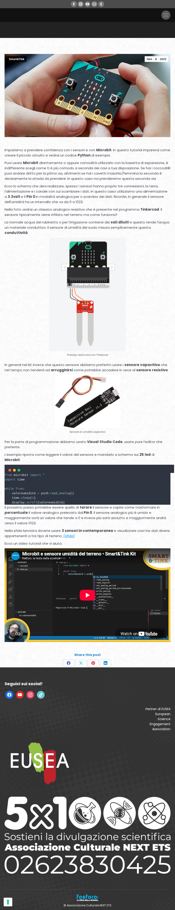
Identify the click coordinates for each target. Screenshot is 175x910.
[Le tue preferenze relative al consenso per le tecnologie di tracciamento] (8, 902)
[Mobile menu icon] (165, 15)
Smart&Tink (16, 59)
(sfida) (68, 535)
